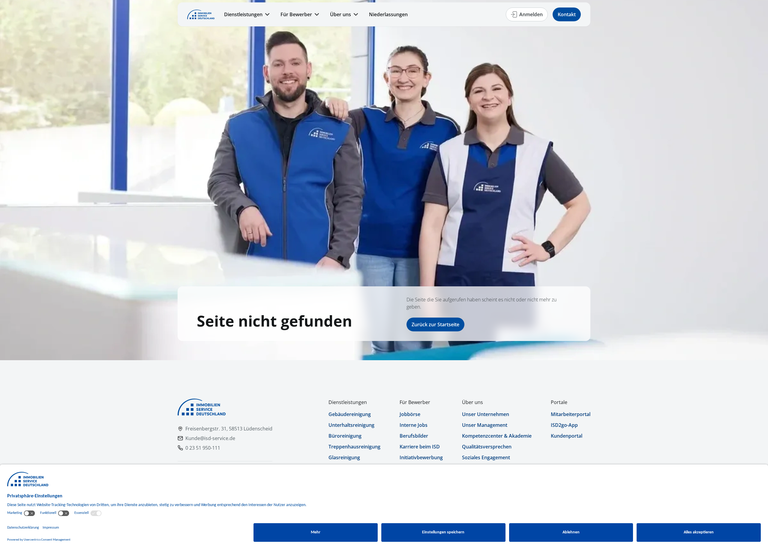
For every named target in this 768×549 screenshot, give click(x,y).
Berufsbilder (414, 436)
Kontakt (567, 14)
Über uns (340, 14)
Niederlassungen (388, 14)
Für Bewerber (296, 14)
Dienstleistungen (243, 14)
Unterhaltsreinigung (351, 425)
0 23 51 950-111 (202, 448)
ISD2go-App (564, 425)
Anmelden (531, 14)
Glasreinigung (344, 457)
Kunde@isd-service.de (210, 438)
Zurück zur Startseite (435, 324)
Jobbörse (410, 414)
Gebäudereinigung (349, 414)
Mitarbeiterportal (570, 414)
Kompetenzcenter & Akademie (497, 436)
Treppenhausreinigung (354, 446)
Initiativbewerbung (421, 457)
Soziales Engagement (486, 457)
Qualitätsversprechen (487, 446)
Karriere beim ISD (420, 446)
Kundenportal (566, 436)
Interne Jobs (414, 425)
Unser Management (484, 425)
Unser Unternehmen (485, 414)
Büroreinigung (345, 436)
